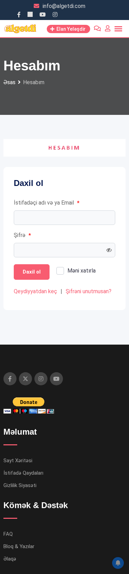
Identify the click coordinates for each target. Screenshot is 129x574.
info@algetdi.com (64, 6)
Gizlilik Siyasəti (19, 485)
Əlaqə (9, 559)
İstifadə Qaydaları (23, 473)
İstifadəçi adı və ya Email (46, 202)
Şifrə (22, 235)
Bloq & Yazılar (18, 546)
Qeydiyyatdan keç (35, 291)
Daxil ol (32, 272)
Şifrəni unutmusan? (88, 291)
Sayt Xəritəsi (17, 460)
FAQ (8, 534)
